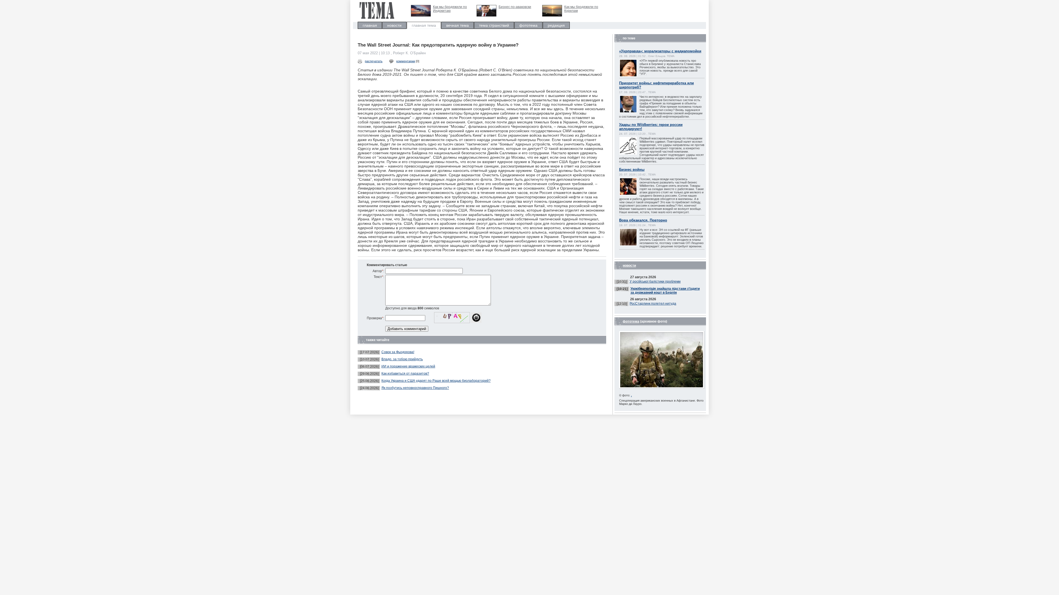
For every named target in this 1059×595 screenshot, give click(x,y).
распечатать (374, 61)
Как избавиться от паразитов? (405, 373)
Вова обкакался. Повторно (643, 220)
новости (394, 25)
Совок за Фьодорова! (397, 352)
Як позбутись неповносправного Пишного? (415, 388)
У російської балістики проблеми (655, 281)
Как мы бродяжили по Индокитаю (450, 9)
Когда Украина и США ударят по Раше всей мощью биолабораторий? (436, 381)
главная (370, 25)
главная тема (424, 25)
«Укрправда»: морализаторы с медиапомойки (660, 51)
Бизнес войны (632, 169)
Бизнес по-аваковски (515, 7)
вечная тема (457, 25)
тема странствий (494, 25)
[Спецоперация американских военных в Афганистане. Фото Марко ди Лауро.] (661, 387)
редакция (556, 25)
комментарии (405, 61)
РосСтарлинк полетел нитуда (653, 303)
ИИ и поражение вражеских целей (408, 366)
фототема (528, 25)
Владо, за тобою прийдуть (402, 359)
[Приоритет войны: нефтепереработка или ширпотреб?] (634, 112)
